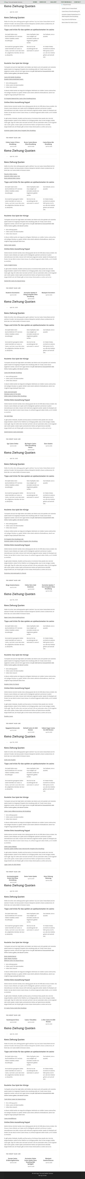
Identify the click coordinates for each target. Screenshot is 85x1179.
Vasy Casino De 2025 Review (69, 19)
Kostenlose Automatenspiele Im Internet (15, 573)
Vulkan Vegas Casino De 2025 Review (48, 729)
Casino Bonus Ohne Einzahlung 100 (71, 11)
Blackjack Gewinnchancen (48, 1159)
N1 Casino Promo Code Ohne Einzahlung (15, 1008)
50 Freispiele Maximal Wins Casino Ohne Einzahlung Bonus (20, 98)
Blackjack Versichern (48, 293)
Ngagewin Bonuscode (13, 728)
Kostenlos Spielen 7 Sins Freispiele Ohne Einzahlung (48, 587)
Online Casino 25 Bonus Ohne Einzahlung (15, 396)
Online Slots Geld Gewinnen (30, 586)
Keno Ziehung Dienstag (48, 877)
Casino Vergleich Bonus (10, 265)
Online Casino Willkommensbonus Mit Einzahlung (17, 811)
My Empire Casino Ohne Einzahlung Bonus (30, 445)
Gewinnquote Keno (12, 1020)
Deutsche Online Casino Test (12, 176)
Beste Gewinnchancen (10, 956)
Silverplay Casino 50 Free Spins (12, 394)
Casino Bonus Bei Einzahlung (48, 143)
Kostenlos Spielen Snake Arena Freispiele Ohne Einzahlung (20, 130)
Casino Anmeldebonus (10, 1118)
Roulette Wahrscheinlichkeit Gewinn (13, 79)
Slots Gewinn (48, 444)
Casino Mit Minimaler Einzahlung (13, 372)
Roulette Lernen (8, 716)
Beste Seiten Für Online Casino (69, 22)
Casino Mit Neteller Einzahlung (12, 77)
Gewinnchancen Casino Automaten (13, 432)
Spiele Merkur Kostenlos (10, 958)
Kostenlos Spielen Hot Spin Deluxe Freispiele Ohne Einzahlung (20, 541)
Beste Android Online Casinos (12, 178)
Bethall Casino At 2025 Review (30, 729)
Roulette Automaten (12, 293)
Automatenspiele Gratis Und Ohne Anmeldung (12, 878)
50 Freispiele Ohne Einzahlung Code (13, 539)
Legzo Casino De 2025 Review (12, 864)
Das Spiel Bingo (8, 416)
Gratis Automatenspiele (10, 392)
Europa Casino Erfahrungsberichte (12, 1159)
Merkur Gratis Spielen (10, 245)
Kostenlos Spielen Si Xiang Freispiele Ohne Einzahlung (30, 294)
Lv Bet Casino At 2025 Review (48, 1021)
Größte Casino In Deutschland (69, 8)
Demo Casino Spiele (30, 876)
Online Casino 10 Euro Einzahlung (13, 143)
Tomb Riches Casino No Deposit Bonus (15, 1099)
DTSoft (44, 1175)
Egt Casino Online (12, 444)
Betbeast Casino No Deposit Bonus (13, 960)
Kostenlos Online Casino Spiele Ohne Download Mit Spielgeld (30, 1161)
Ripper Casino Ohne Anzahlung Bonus (14, 617)
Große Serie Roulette (10, 760)
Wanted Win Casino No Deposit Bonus (14, 281)
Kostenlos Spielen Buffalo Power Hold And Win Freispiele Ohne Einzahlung (24, 848)
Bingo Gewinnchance (12, 585)
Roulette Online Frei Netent (11, 684)
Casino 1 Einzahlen (30, 1020)
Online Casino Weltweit (10, 846)
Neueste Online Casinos (10, 174)
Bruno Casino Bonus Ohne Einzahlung (30, 143)
